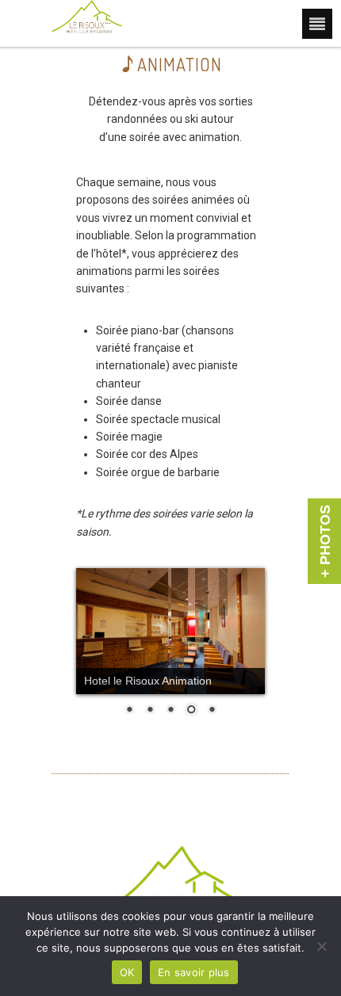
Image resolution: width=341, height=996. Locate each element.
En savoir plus (194, 972)
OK (127, 972)
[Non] (321, 946)
